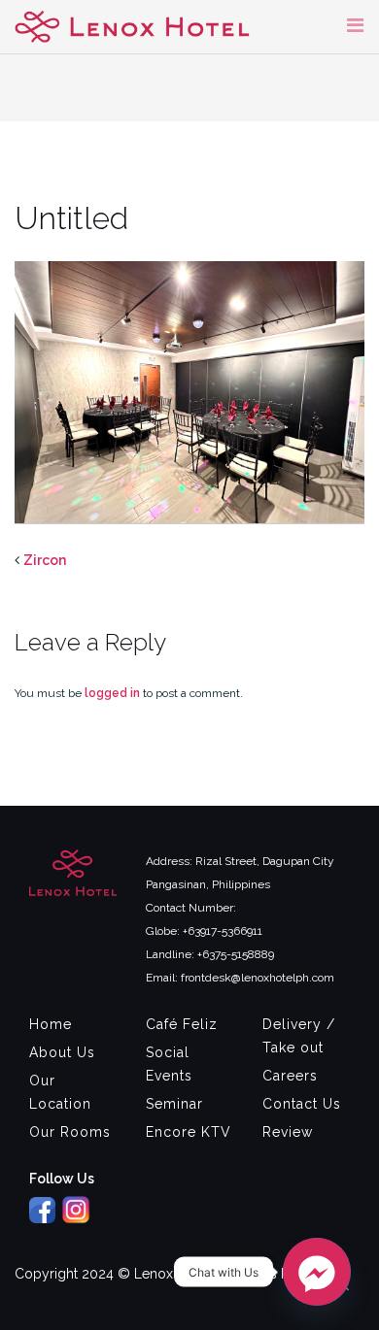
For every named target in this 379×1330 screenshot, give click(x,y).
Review (287, 1132)
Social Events (169, 1064)
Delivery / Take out (298, 1035)
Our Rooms (70, 1132)
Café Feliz (182, 1024)
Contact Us (301, 1104)
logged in (112, 693)
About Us (62, 1052)
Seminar (174, 1104)
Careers (290, 1075)
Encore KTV (188, 1132)
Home (50, 1024)
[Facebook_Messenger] (317, 1272)
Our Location (60, 1092)
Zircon (44, 560)
